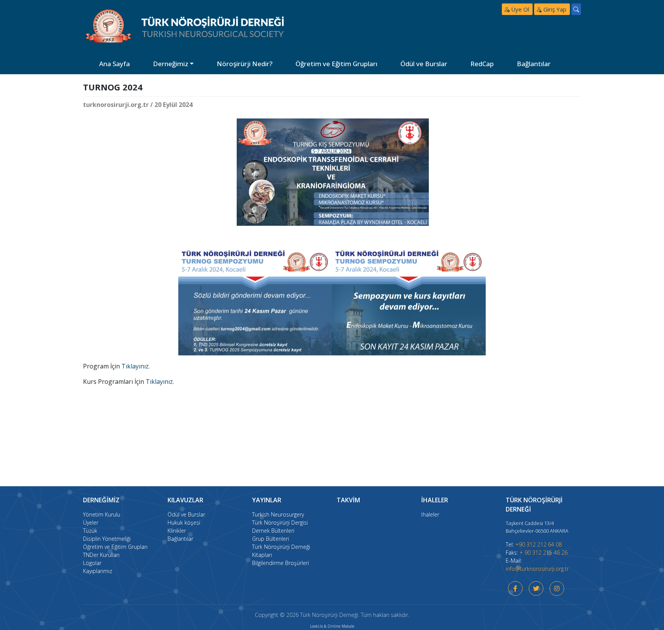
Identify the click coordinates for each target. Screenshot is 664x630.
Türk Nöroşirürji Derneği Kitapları (281, 550)
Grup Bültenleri (270, 538)
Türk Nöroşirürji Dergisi (280, 522)
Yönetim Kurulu (101, 514)
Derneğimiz (170, 63)
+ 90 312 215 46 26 (544, 552)
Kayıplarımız (97, 571)
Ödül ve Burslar (423, 63)
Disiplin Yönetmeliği (107, 538)
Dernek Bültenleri (273, 530)
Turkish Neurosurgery (278, 514)
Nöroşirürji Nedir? (244, 63)
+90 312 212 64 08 (538, 544)
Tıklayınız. (135, 366)
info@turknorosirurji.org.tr (537, 568)
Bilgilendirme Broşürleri (280, 563)
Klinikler (177, 530)
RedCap (482, 63)
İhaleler (430, 514)
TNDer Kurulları (101, 554)
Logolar (92, 563)
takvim (348, 500)
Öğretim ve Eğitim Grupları (336, 63)
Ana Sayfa (114, 63)
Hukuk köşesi (184, 522)
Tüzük (90, 530)
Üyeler (90, 522)
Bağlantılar (534, 63)
